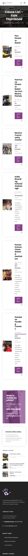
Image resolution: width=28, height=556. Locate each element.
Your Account (8, 545)
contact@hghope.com (10, 526)
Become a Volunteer (10, 541)
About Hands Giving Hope (11, 537)
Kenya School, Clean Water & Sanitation (18, 251)
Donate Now (18, 62)
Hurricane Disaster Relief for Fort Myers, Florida (18, 87)
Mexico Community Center (18, 136)
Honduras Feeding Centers (18, 323)
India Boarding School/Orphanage (18, 182)
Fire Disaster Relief (18, 39)
